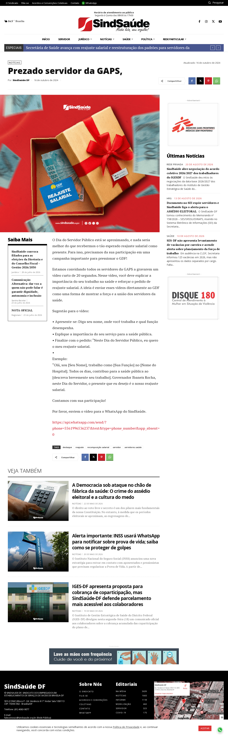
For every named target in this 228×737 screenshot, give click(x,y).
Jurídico (15, 272)
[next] (218, 47)
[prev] (212, 47)
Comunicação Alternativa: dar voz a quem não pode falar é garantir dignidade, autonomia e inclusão (27, 288)
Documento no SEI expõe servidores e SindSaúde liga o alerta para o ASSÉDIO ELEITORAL (193, 207)
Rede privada (175, 165)
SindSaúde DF (21, 80)
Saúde (170, 236)
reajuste (80, 447)
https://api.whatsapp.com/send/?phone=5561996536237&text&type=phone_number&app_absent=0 (106, 428)
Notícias (14, 62)
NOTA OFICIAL (22, 310)
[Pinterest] (208, 80)
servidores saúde (133, 447)
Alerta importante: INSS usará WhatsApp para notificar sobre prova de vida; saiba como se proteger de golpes (116, 541)
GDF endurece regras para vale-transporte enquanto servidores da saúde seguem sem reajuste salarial (112, 47)
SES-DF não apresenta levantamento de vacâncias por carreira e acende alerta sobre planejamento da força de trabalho (193, 246)
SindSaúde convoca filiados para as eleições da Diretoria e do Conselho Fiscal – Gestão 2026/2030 (27, 259)
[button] (216, 2)
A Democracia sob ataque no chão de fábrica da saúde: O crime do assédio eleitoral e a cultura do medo (111, 491)
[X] (213, 21)
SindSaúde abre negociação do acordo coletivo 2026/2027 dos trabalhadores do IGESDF (193, 173)
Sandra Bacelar (19, 300)
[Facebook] (199, 21)
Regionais (16, 315)
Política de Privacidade (126, 726)
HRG (169, 198)
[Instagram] (206, 21)
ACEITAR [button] (205, 728)
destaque (67, 447)
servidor (117, 447)
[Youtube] (220, 21)
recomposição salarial (98, 447)
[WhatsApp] (216, 80)
